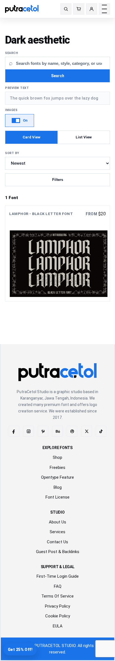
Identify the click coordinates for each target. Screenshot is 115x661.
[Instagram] (28, 431)
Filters (57, 180)
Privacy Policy (57, 606)
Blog (58, 487)
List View (84, 137)
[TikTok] (101, 431)
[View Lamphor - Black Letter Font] (57, 253)
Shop (57, 457)
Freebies (57, 467)
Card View (31, 137)
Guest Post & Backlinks (57, 551)
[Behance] (57, 431)
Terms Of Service (57, 596)
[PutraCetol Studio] (28, 9)
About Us (57, 522)
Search (11, 53)
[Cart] (78, 9)
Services (57, 531)
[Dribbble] (72, 431)
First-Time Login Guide (58, 576)
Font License (57, 497)
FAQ (57, 586)
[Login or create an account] (91, 9)
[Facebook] (14, 431)
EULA (58, 626)
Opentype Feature (57, 477)
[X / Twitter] (86, 431)
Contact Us (57, 541)
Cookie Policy (57, 615)
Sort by (12, 153)
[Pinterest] (43, 431)
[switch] (19, 120)
